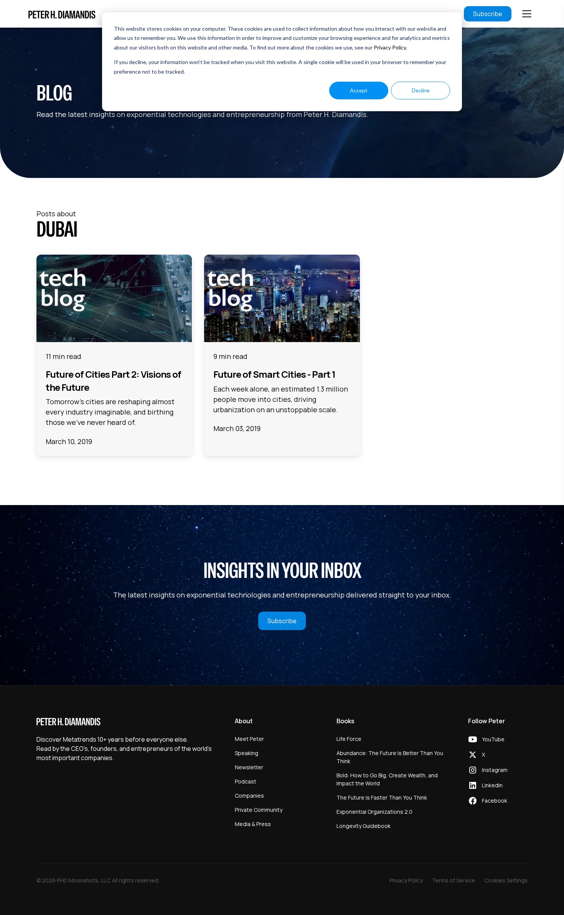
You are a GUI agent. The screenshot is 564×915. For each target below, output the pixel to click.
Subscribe (487, 14)
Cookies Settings (506, 880)
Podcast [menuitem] (245, 781)
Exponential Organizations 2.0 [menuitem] (374, 811)
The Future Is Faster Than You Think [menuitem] (381, 797)
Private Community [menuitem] (258, 809)
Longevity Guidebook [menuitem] (363, 825)
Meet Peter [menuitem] (249, 738)
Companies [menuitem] (249, 795)
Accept (359, 90)
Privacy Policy (390, 47)
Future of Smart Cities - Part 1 (274, 374)
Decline (421, 90)
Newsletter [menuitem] (249, 767)
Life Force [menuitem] (348, 738)
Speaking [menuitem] (246, 753)
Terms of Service (453, 880)
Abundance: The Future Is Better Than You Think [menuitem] (389, 757)
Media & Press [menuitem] (253, 824)
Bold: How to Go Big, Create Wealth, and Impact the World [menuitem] (387, 779)
